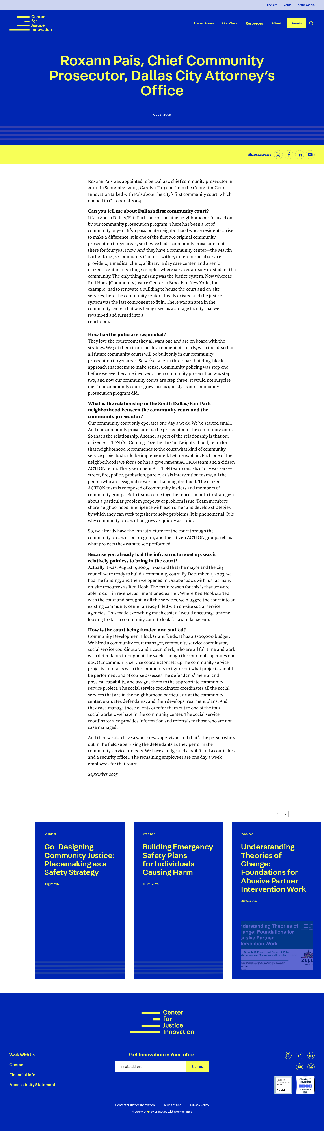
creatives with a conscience (173, 1111)
